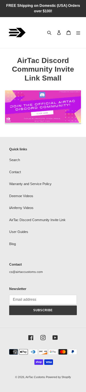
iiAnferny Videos (21, 208)
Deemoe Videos (21, 196)
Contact (15, 172)
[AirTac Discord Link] (43, 122)
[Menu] (78, 32)
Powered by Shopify (58, 377)
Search (14, 160)
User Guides (18, 232)
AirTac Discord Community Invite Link (37, 220)
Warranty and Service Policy (30, 184)
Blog (12, 244)
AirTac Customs (35, 377)
